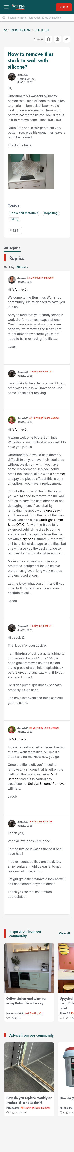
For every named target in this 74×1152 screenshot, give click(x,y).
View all (64, 933)
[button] (12, 77)
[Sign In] (64, 7)
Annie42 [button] (22, 75)
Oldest (21, 267)
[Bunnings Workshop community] (18, 7)
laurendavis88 (14, 1013)
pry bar (27, 539)
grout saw (53, 510)
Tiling (14, 219)
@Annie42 (19, 289)
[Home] (5, 30)
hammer (59, 474)
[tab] (12, 248)
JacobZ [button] (22, 418)
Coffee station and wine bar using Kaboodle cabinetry (26, 1000)
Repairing (51, 213)
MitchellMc (12, 1108)
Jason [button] (21, 278)
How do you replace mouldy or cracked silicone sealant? (29, 1100)
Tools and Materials (24, 213)
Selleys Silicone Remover (47, 783)
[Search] (4, 18)
